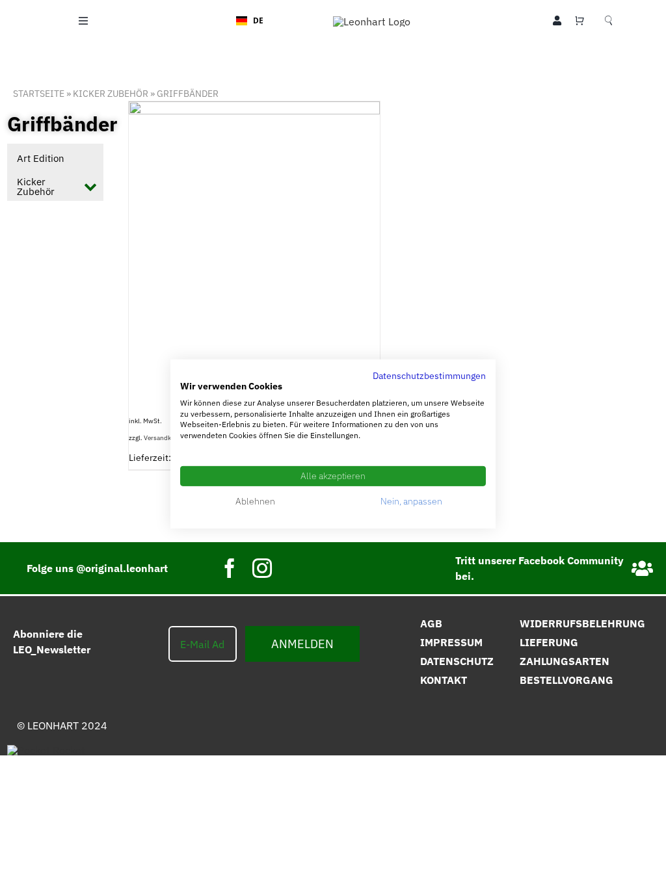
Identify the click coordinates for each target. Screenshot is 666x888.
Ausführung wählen (226, 230)
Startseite (38, 93)
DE (258, 20)
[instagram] (262, 568)
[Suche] (608, 21)
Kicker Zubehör (110, 93)
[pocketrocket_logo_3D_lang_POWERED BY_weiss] (46, 750)
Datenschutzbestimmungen (429, 376)
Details (312, 230)
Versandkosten (166, 438)
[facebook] (229, 568)
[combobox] (249, 21)
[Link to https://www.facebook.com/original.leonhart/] (642, 568)
